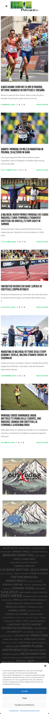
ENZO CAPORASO (40, 592)
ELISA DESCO (9, 592)
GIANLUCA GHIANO (34, 610)
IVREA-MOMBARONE (37, 621)
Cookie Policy (14, 710)
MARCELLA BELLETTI (39, 643)
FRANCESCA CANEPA (33, 603)
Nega (24, 698)
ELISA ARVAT (40, 588)
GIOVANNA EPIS (8, 618)
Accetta (24, 691)
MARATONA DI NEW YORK (13, 639)
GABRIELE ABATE (17, 610)
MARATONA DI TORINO (9, 643)
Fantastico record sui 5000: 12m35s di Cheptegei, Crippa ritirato (21, 288)
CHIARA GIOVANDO (38, 573)
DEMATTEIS (27, 585)
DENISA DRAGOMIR (39, 585)
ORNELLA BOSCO (8, 662)
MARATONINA (24, 642)
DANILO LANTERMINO (35, 581)
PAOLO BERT (25, 661)
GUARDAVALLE (9, 621)
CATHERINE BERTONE (14, 569)
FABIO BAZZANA (7, 600)
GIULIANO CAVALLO (32, 617)
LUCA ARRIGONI (14, 632)
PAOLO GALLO (41, 661)
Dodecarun (7, 588)
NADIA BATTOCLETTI (34, 657)
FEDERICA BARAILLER (38, 600)
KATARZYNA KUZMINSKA (17, 628)
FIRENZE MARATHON (14, 603)
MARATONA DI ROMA (34, 639)
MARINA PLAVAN (31, 646)
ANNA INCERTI (6, 552)
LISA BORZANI (40, 628)
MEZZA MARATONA (33, 653)
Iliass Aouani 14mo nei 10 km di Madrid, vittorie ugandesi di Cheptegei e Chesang (23, 88)
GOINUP (43, 617)
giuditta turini (19, 617)
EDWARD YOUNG (23, 588)
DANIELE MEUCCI (16, 580)
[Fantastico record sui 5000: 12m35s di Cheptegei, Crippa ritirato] (24, 265)
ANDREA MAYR (24, 548)
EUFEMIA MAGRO (30, 596)
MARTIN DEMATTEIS (15, 649)
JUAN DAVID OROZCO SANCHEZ (24, 624)
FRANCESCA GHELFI (16, 606)
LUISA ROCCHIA (21, 635)
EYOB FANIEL (43, 596)
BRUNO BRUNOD (40, 555)
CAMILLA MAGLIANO (24, 559)
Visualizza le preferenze (24, 705)
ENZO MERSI (11, 595)
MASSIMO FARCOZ (37, 650)
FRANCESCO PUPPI (35, 607)
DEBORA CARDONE (13, 584)
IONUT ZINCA (22, 621)
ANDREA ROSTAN (38, 548)
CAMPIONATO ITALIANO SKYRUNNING (24, 563)
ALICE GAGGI (10, 548)
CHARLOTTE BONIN (21, 573)
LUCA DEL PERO (6, 636)
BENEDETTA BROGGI (40, 552)
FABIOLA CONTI (21, 600)
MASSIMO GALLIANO (10, 654)
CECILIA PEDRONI (6, 573)
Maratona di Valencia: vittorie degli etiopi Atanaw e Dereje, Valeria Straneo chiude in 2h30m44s (24, 355)
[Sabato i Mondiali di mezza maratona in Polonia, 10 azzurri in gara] (24, 128)
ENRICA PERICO (25, 592)
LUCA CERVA (39, 632)
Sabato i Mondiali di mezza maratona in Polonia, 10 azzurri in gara (22, 151)
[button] (45, 666)
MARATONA (39, 635)
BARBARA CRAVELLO (21, 551)
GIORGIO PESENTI (36, 614)
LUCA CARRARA (28, 632)
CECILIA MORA (39, 569)
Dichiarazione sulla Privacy (30, 710)
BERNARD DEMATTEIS (18, 555)
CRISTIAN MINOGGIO (24, 576)
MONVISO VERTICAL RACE (12, 658)
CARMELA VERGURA (24, 566)
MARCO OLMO (12, 646)
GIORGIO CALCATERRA (16, 614)
